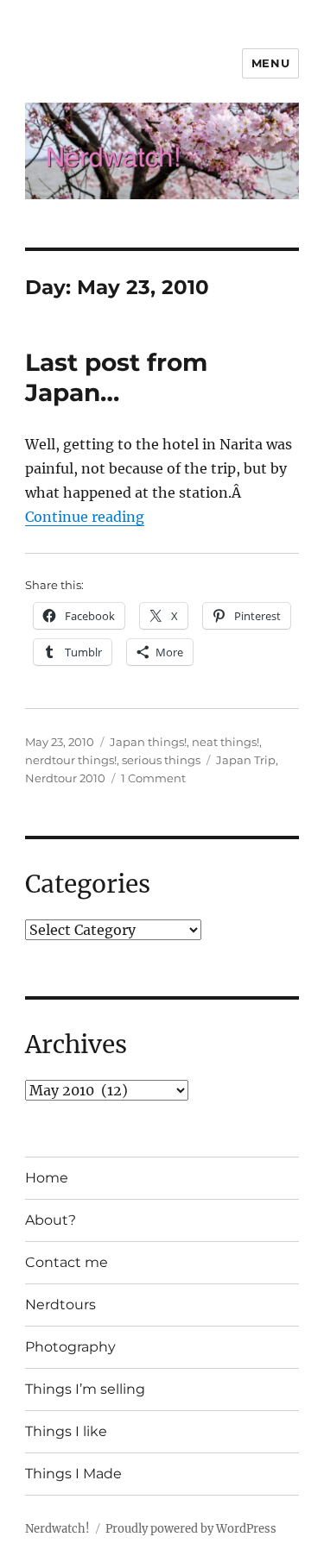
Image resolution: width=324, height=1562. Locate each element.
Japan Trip (246, 760)
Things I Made (73, 1473)
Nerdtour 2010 (65, 778)
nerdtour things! (71, 760)
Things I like (66, 1431)
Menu (270, 63)
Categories (87, 884)
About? (50, 1220)
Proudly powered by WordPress (190, 1528)
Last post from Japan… (116, 377)
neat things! (225, 742)
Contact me (66, 1262)
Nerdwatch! (57, 1528)
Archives (76, 1044)
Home (46, 1178)
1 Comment (153, 778)
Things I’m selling (85, 1389)
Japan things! (148, 742)
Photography (70, 1347)
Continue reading (84, 516)
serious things (161, 760)
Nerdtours (60, 1304)
